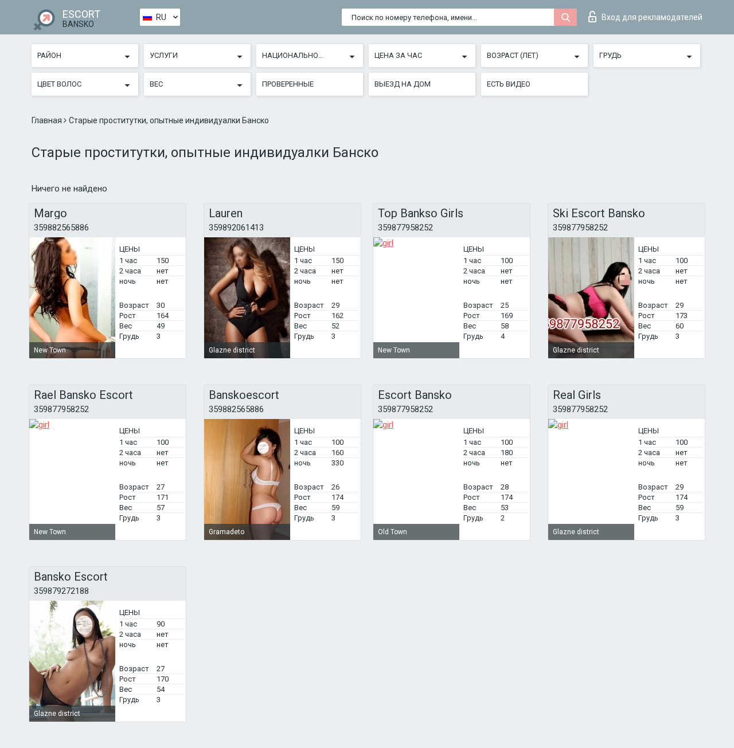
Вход (652, 17)
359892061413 (236, 227)
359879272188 (61, 591)
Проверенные (288, 84)
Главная (48, 120)
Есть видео (508, 84)
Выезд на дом (402, 84)
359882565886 (61, 227)
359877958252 (405, 227)
